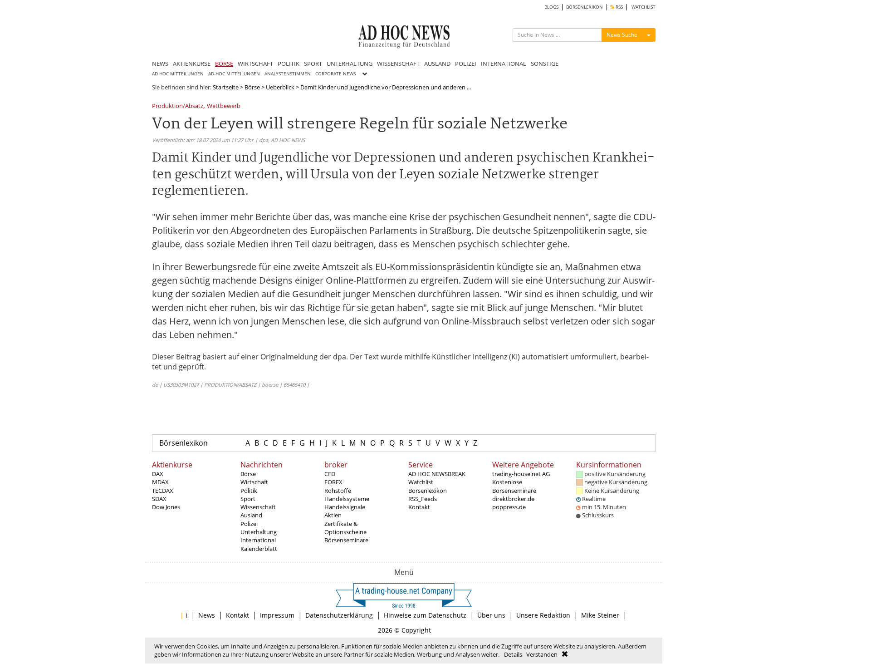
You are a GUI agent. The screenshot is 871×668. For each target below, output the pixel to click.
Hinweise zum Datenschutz (425, 615)
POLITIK (288, 63)
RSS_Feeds (422, 499)
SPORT (313, 63)
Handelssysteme (346, 499)
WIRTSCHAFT (255, 63)
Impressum (277, 615)
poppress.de (509, 507)
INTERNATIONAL (503, 63)
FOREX (333, 482)
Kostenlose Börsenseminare (514, 486)
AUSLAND (437, 63)
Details (513, 654)
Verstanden (542, 654)
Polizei (249, 524)
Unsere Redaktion (543, 615)
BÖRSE (224, 63)
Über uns (491, 615)
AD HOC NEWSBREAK (436, 474)
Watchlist (420, 482)
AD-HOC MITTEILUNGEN (234, 74)
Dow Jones (166, 507)
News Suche (622, 35)
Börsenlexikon (183, 443)
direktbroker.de (513, 499)
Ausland (251, 515)
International (258, 540)
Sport (247, 499)
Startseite (226, 87)
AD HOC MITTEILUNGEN (178, 74)
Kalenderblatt (258, 549)
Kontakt (419, 507)
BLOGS (551, 7)
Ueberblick (280, 87)
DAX (157, 474)
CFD (329, 474)
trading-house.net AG (521, 474)
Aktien (333, 515)
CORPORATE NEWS (335, 74)
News (206, 615)
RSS (618, 7)
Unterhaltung (258, 532)
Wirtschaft (254, 482)
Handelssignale (344, 507)
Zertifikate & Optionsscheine (345, 528)
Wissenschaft (258, 507)
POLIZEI (465, 63)
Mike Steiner (600, 615)
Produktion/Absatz (177, 106)
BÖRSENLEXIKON (584, 7)
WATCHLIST (643, 7)
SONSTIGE (544, 63)
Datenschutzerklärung (339, 615)
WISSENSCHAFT (398, 63)
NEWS (160, 63)
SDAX (159, 499)
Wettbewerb (223, 106)
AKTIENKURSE (191, 63)
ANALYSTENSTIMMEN (287, 74)
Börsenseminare (346, 540)
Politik (248, 490)
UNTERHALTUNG (349, 63)
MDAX (160, 482)
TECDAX (162, 490)
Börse (252, 87)
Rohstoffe (337, 490)
